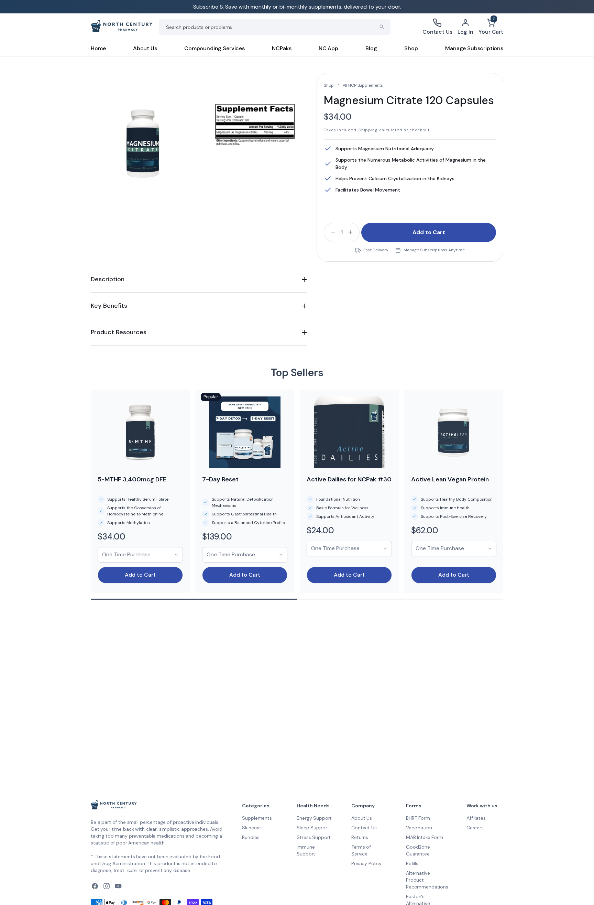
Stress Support (314, 837)
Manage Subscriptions (474, 48)
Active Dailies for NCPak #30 (349, 479)
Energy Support (314, 818)
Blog (371, 48)
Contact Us (364, 828)
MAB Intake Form (424, 837)
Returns (359, 837)
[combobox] (274, 27)
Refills (412, 863)
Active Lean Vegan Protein (450, 479)
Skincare (251, 828)
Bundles (250, 837)
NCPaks (281, 48)
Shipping (368, 130)
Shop (411, 48)
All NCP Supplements (363, 85)
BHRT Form (418, 818)
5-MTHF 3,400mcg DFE (132, 479)
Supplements (257, 818)
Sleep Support (313, 828)
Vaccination (419, 828)
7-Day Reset (220, 479)
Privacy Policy (366, 863)
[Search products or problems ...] (382, 27)
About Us (145, 48)
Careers (475, 828)
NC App (328, 48)
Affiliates (476, 818)
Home (98, 48)
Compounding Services (214, 48)
